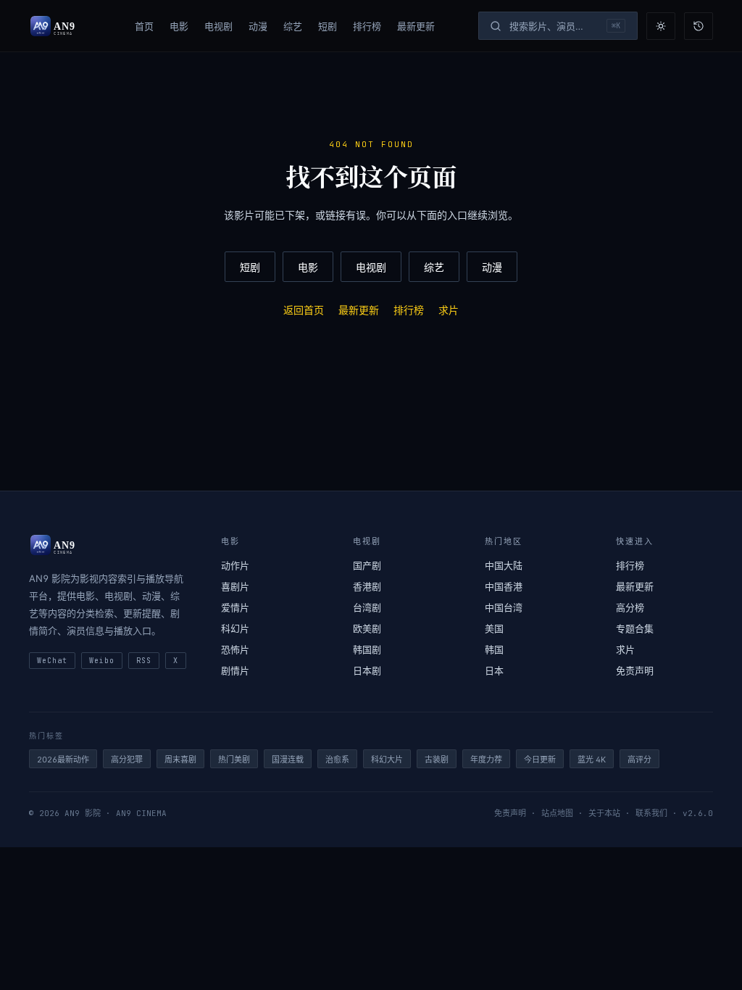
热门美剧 (234, 759)
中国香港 (503, 586)
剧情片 (235, 670)
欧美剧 (367, 628)
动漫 (258, 26)
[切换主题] (660, 26)
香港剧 (367, 586)
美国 (494, 628)
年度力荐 (486, 759)
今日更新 (540, 759)
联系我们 (651, 813)
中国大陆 (503, 565)
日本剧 (367, 670)
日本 (494, 670)
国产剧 (367, 565)
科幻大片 (387, 759)
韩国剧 (367, 649)
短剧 (327, 26)
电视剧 (218, 26)
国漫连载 (288, 759)
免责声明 (635, 670)
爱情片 (235, 607)
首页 (144, 26)
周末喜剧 (180, 759)
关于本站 (604, 813)
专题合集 (635, 628)
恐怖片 (235, 649)
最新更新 (416, 26)
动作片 (235, 565)
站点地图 (557, 813)
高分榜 (630, 607)
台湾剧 (367, 607)
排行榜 (367, 26)
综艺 (292, 26)
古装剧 (437, 759)
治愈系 (337, 759)
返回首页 (303, 310)
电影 (179, 26)
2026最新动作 (63, 759)
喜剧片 (235, 586)
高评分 (639, 759)
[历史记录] (698, 26)
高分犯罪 (127, 759)
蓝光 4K (592, 759)
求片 (448, 310)
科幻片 (235, 628)
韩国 (494, 649)
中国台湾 (503, 607)
